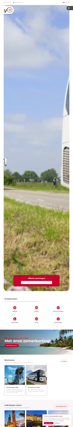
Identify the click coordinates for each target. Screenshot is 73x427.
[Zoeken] (68, 2)
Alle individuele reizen (11, 345)
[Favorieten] (66, 2)
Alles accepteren (48, 423)
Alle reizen (64, 361)
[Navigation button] (69, 8)
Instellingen (61, 420)
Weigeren (57, 423)
